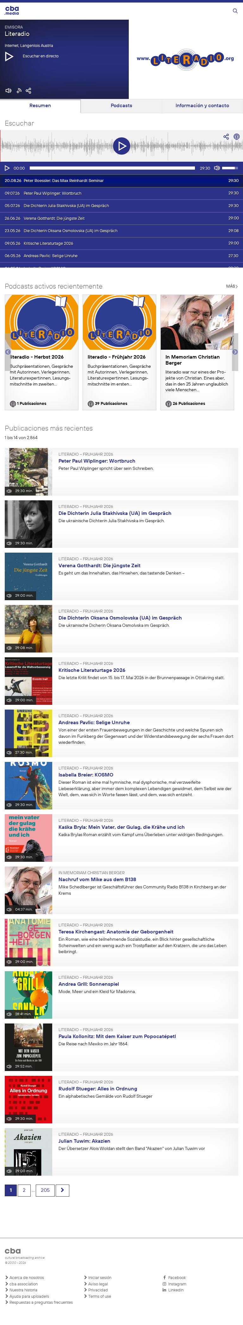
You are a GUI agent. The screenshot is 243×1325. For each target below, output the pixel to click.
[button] (9, 56)
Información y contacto (202, 105)
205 (45, 1190)
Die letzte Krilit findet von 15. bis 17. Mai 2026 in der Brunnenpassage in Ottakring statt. (142, 678)
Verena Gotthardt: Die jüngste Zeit (99, 565)
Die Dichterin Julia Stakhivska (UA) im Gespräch (115, 513)
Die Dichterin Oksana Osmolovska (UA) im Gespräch (120, 618)
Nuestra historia (23, 1290)
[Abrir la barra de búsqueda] (235, 11)
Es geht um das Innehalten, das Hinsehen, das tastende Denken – (122, 573)
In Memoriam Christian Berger (92, 873)
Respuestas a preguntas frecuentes (41, 1303)
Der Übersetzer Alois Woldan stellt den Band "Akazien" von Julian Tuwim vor (132, 1148)
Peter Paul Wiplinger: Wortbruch (97, 461)
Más (230, 286)
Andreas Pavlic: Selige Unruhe (94, 722)
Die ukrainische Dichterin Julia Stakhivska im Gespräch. (112, 521)
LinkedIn (175, 1290)
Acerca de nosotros (26, 1278)
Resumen (40, 105)
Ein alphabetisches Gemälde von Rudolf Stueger (106, 1096)
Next (235, 352)
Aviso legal (97, 1284)
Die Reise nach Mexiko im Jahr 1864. (93, 1044)
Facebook (176, 1278)
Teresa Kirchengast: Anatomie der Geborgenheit (116, 932)
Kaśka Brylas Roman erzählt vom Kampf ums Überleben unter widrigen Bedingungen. (141, 835)
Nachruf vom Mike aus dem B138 (97, 879)
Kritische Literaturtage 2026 (92, 670)
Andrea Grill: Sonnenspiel (89, 984)
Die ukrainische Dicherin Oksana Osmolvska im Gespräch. (114, 625)
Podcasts (121, 105)
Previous (8, 352)
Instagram (176, 1284)
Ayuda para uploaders (29, 1297)
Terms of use (99, 1297)
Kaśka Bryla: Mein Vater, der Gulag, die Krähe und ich (122, 827)
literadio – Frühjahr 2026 (86, 455)
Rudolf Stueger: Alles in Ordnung (98, 1089)
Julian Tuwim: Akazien (84, 1141)
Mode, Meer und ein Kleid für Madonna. (97, 992)
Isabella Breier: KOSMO (86, 775)
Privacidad (97, 1290)
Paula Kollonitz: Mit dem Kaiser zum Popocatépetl (117, 1036)
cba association (23, 1284)
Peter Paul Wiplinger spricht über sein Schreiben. (106, 468)
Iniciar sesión (99, 1278)
